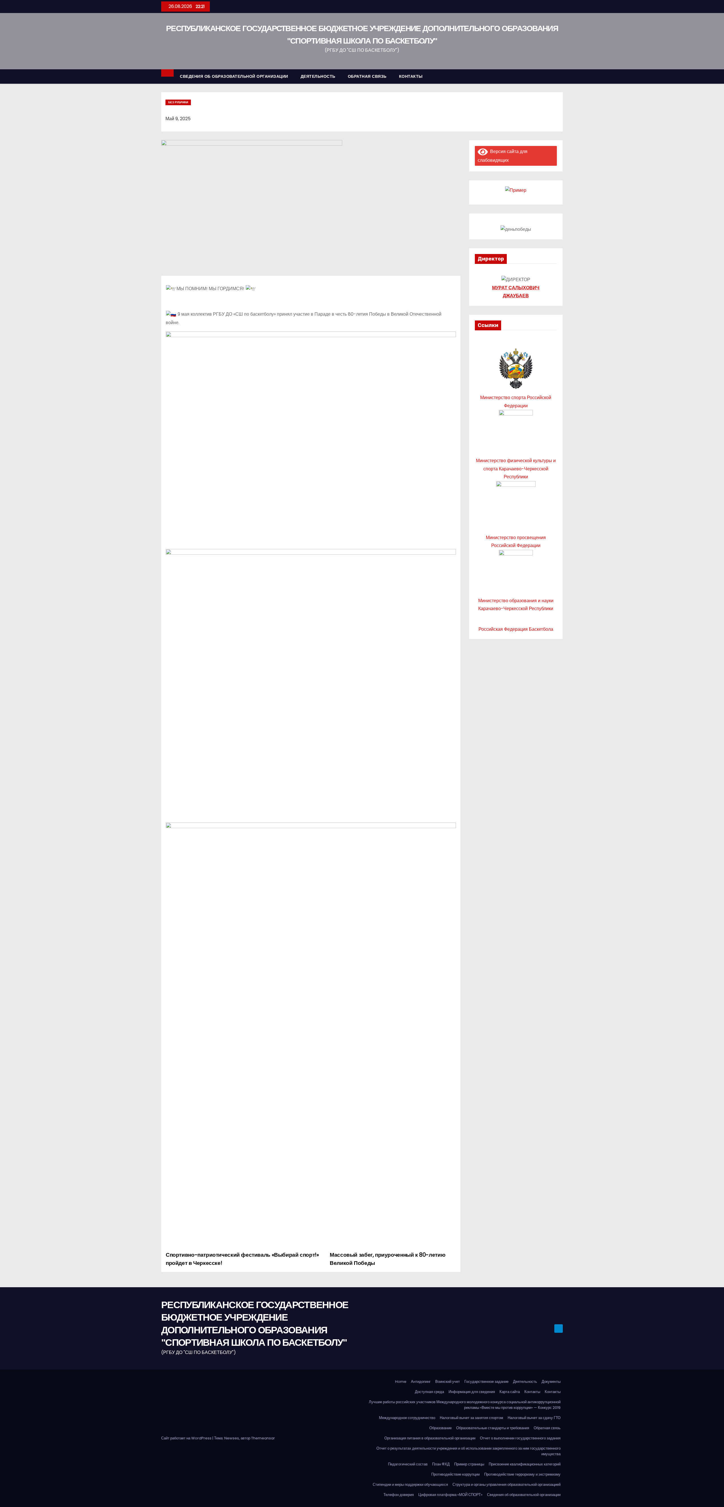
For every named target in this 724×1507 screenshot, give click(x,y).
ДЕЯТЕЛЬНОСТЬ (318, 76)
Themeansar (263, 1438)
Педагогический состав (408, 1464)
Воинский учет (447, 1381)
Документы (551, 1381)
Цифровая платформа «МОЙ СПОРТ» (450, 1494)
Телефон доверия (398, 1494)
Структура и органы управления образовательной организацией (507, 1484)
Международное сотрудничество (407, 1417)
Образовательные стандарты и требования (492, 1428)
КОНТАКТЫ (411, 76)
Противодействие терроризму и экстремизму (522, 1474)
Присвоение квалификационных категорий (525, 1464)
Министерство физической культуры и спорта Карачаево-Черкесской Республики (516, 468)
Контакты (532, 1391)
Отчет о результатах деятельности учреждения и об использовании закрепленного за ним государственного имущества (468, 1451)
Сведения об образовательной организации (524, 1494)
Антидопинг (421, 1381)
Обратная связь (547, 1428)
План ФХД (441, 1464)
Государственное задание (486, 1381)
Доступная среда (429, 1391)
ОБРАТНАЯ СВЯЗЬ (367, 76)
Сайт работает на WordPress (186, 1438)
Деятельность (525, 1381)
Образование (440, 1428)
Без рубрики (178, 102)
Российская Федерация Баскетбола (516, 629)
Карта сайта (509, 1391)
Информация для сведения (472, 1391)
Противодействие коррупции (455, 1474)
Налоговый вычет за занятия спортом (471, 1417)
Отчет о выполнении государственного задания (520, 1438)
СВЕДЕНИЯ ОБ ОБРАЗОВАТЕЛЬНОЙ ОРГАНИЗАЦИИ (234, 76)
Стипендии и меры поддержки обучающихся (410, 1484)
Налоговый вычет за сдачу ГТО (534, 1417)
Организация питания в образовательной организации (429, 1438)
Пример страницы (469, 1464)
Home (400, 1381)
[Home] (167, 73)
